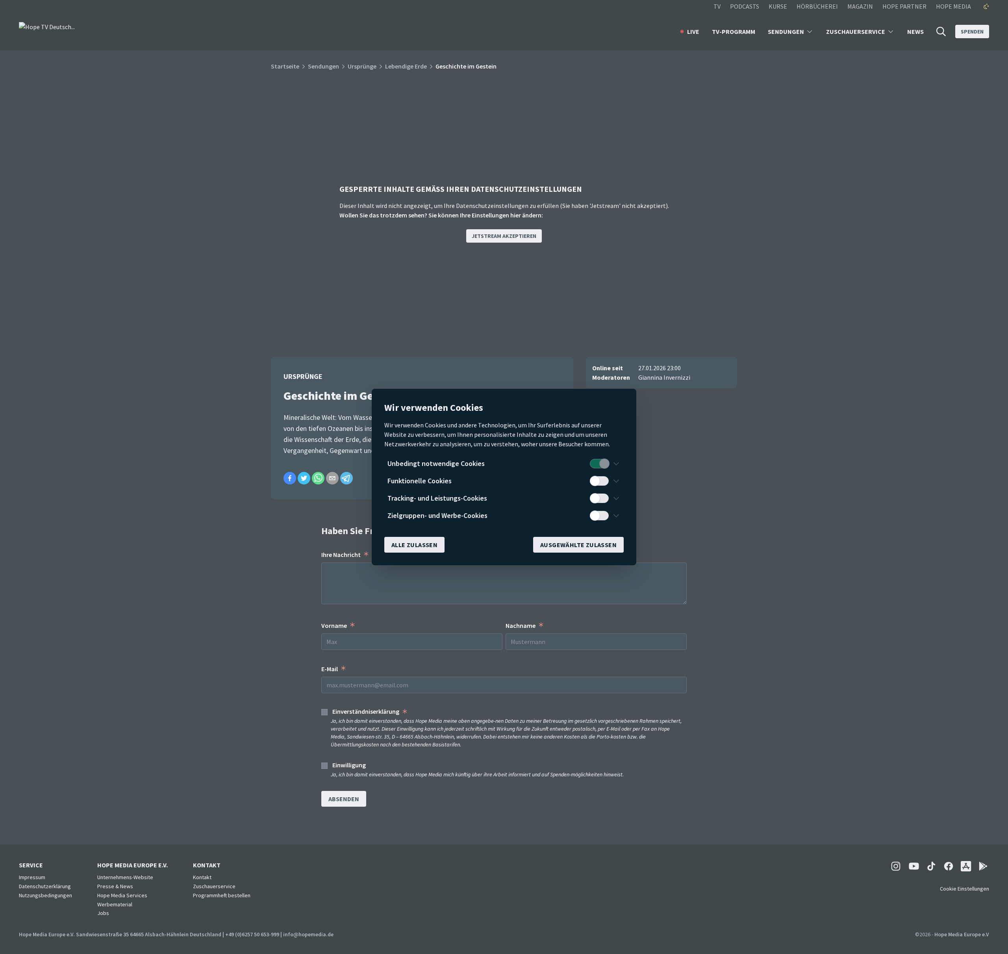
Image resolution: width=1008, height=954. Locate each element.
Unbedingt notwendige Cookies (436, 463)
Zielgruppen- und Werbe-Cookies (437, 515)
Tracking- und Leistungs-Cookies (437, 498)
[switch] (599, 463)
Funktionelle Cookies (419, 480)
